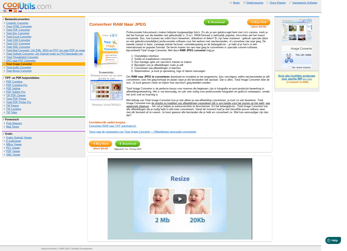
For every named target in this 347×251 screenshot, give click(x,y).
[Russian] (20, 11)
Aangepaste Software (304, 2)
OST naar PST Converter (21, 60)
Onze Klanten (278, 2)
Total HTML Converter (19, 26)
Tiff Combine (13, 109)
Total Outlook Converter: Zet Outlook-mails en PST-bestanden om (44, 53)
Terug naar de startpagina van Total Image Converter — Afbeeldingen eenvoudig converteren (142, 131)
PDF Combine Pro (16, 85)
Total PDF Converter (18, 29)
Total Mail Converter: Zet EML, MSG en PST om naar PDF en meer (45, 50)
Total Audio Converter (18, 67)
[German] (10, 11)
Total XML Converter (18, 46)
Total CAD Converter (18, 40)
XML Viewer (13, 154)
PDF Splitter (13, 88)
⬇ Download (216, 22)
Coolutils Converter (17, 23)
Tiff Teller (11, 112)
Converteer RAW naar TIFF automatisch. (113, 125)
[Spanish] (15, 11)
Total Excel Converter (18, 36)
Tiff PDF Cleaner (16, 95)
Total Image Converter (19, 64)
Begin (236, 2)
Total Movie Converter (19, 70)
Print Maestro (14, 123)
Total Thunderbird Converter (22, 57)
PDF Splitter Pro (15, 91)
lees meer (307, 79)
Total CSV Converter (18, 43)
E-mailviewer (13, 140)
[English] (5, 11)
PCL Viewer (13, 147)
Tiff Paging (12, 105)
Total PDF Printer (16, 98)
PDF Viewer (13, 151)
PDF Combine (14, 81)
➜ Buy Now (258, 22)
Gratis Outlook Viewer (19, 137)
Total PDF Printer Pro (18, 102)
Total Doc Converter (17, 33)
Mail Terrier (12, 126)
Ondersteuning (254, 2)
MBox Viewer (14, 144)
